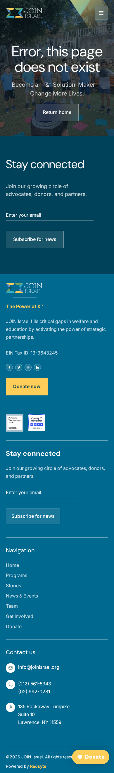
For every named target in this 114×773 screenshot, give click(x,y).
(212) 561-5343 (34, 684)
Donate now (27, 386)
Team (12, 606)
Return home (57, 112)
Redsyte (38, 766)
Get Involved (19, 616)
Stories (13, 585)
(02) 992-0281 (34, 691)
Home (12, 565)
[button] (101, 13)
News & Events (22, 596)
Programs (16, 575)
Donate (14, 626)
